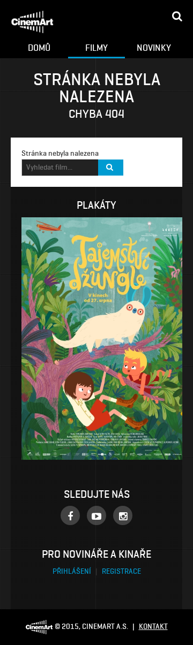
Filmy (96, 47)
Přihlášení (73, 571)
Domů (39, 47)
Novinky (154, 47)
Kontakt (153, 626)
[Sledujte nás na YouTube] (96, 515)
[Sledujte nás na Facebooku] (70, 515)
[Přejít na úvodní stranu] (32, 22)
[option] (107, 338)
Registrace (121, 571)
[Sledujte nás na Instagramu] (122, 515)
